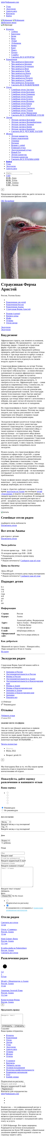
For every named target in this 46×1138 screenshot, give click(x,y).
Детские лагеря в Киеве (21, 127)
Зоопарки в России (14, 672)
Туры (8, 6)
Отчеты (9, 1056)
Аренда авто (11, 11)
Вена (13, 38)
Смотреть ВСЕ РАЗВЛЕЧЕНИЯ (25, 85)
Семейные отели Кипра (21, 103)
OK (2, 201)
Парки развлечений (19, 138)
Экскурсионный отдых (21, 150)
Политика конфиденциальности (20, 1070)
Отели (9, 87)
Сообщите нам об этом (30, 561)
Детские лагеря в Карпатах (23, 129)
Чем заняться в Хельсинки (22, 83)
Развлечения (11, 59)
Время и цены (12, 316)
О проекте (10, 1061)
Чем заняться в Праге (20, 76)
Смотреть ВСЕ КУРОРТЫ (22, 57)
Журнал (9, 134)
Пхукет (14, 52)
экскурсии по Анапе (16, 491)
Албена (14, 31)
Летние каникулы (19, 155)
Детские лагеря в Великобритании (26, 122)
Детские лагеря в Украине (22, 124)
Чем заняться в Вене (20, 69)
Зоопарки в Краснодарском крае (20, 693)
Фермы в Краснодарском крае (19, 688)
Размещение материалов (16, 1072)
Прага (13, 50)
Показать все (11, 697)
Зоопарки (10, 695)
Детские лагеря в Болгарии (23, 120)
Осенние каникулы (19, 157)
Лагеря (9, 117)
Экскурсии (11, 9)
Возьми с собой (18, 145)
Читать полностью (9, 744)
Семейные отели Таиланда (23, 108)
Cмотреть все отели (9, 922)
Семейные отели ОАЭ (21, 106)
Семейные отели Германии (23, 94)
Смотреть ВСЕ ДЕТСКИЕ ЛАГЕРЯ (27, 131)
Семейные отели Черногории (24, 113)
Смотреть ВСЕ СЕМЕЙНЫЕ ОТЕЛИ (27, 115)
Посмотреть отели (9, 525)
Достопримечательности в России (21, 674)
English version (12, 1077)
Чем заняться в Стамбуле (22, 80)
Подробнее (9, 201)
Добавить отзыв (8, 715)
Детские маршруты (19, 136)
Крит (13, 48)
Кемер (14, 45)
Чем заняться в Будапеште (22, 66)
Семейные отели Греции (22, 96)
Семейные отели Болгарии (23, 92)
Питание (15, 143)
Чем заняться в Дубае (20, 71)
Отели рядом (11, 323)
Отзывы (9, 320)
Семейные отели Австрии (22, 90)
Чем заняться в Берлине (21, 64)
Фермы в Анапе (13, 686)
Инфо (8, 318)
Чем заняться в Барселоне (22, 62)
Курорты (10, 29)
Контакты (10, 13)
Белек (13, 36)
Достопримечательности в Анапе (20, 679)
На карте (5, 651)
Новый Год (16, 152)
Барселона (15, 34)
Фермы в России (13, 676)
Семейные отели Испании (22, 101)
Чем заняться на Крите (21, 73)
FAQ (8, 1074)
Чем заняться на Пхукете (22, 78)
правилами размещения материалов (24, 909)
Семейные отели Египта (22, 99)
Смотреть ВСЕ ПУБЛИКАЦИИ (25, 159)
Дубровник (16, 43)
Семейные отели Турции (22, 110)
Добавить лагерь (13, 1065)
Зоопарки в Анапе (14, 690)
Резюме (13, 313)
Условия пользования (15, 1068)
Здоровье (15, 141)
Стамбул (15, 55)
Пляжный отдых (18, 148)
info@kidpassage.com (10, 2)
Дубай (14, 41)
